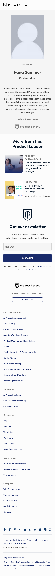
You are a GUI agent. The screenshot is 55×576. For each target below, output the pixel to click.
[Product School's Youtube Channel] (25, 529)
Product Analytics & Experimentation (20, 352)
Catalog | (7, 562)
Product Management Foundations (19, 341)
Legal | (6, 540)
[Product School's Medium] (35, 529)
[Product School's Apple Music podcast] (45, 529)
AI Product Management (14, 318)
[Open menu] (49, 5)
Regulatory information (14, 557)
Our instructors (10, 500)
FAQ (5, 517)
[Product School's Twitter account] (30, 530)
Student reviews (10, 495)
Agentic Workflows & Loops (15, 335)
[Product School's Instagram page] (15, 529)
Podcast (7, 426)
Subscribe (27, 258)
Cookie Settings (18, 543)
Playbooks (8, 438)
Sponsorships (9, 475)
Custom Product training (14, 400)
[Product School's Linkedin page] (9, 529)
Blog (5, 420)
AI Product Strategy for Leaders (17, 369)
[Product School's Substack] (50, 529)
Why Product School (12, 489)
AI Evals (6, 346)
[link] (44, 266)
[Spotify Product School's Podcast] (40, 529)
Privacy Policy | (34, 540)
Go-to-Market (10, 358)
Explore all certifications (14, 375)
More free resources (12, 449)
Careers (7, 512)
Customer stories (11, 406)
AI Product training (12, 395)
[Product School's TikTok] (19, 529)
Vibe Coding (9, 323)
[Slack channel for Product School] (4, 529)
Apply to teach (10, 506)
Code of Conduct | (18, 540)
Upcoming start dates (13, 380)
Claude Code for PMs (13, 329)
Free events (8, 443)
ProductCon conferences (14, 463)
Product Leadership (12, 363)
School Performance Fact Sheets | (24, 562)
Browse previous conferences (16, 469)
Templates (8, 432)
